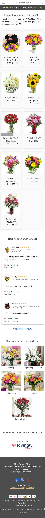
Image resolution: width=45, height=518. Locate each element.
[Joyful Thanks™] (7, 279)
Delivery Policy (23, 512)
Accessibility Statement (35, 509)
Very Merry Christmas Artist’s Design (23, 306)
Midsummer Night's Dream (20, 250)
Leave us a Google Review (22, 487)
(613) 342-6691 (22, 469)
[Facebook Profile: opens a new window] (17, 480)
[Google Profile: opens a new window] (22, 480)
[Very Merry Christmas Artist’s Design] (7, 306)
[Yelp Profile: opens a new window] (28, 480)
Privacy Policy (19, 509)
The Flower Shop (23, 3)
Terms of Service (6, 509)
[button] (39, 512)
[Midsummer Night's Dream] (7, 249)
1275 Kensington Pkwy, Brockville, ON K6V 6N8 (22, 466)
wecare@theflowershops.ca (23, 471)
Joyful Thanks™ (17, 279)
